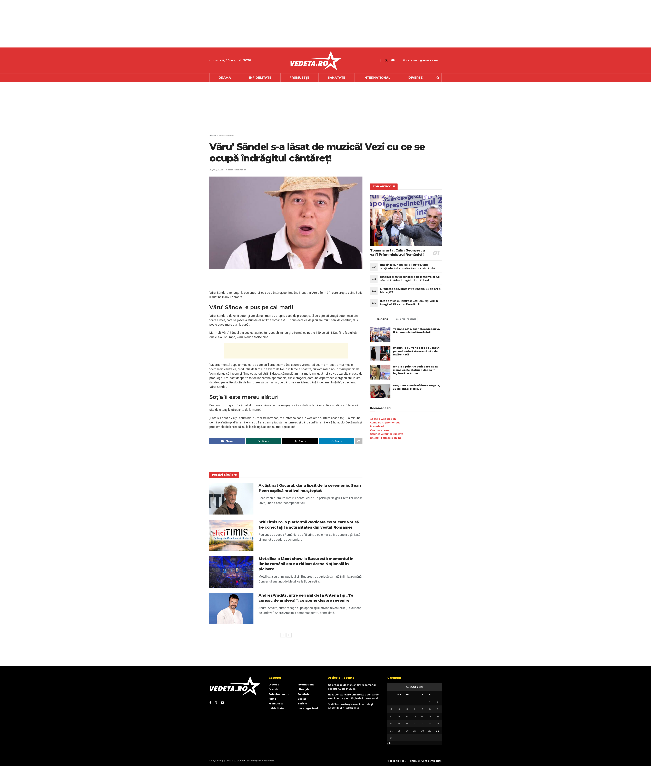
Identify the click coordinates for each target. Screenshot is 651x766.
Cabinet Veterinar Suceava (386, 433)
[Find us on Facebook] (381, 60)
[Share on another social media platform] (358, 441)
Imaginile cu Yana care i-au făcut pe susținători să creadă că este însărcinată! (408, 266)
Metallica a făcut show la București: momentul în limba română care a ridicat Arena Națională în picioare (306, 563)
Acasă (212, 135)
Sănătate (336, 78)
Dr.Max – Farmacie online (385, 437)
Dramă (225, 78)
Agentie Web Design (383, 418)
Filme (272, 698)
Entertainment (226, 135)
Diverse (415, 78)
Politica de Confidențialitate (425, 760)
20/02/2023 (216, 169)
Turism (302, 703)
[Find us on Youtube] (392, 60)
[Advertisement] (101, 23)
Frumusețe (299, 78)
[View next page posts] (289, 635)
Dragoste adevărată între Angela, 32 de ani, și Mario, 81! (416, 387)
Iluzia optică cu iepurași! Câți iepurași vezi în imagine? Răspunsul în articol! (409, 302)
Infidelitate (260, 78)
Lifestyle (304, 689)
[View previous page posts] (282, 635)
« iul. (390, 743)
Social (302, 698)
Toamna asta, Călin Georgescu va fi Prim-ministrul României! (397, 252)
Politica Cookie (395, 760)
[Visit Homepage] (315, 60)
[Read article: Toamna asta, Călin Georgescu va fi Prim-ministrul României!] (406, 220)
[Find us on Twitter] (386, 60)
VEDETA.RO (238, 760)
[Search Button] (438, 77)
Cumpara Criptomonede (385, 422)
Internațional (376, 78)
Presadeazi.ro (378, 426)
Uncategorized (308, 708)
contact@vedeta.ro (422, 60)
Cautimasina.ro (379, 430)
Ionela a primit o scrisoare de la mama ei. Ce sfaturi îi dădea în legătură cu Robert (410, 278)
